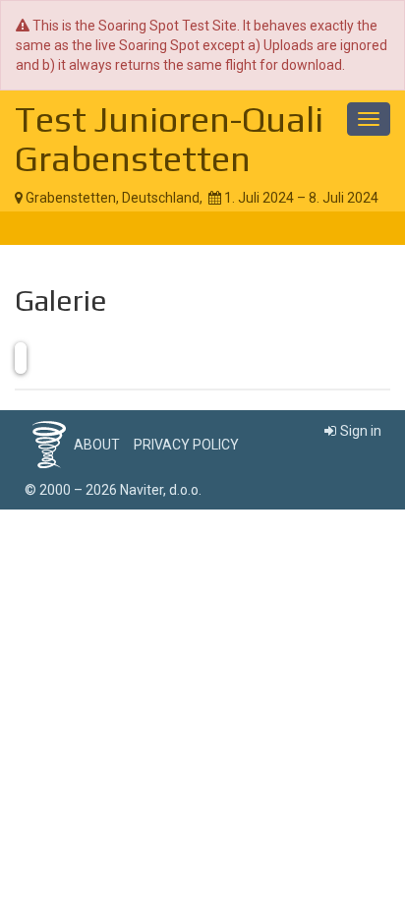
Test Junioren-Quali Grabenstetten (169, 138)
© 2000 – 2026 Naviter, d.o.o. (113, 490)
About (97, 444)
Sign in (360, 431)
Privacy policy (186, 444)
